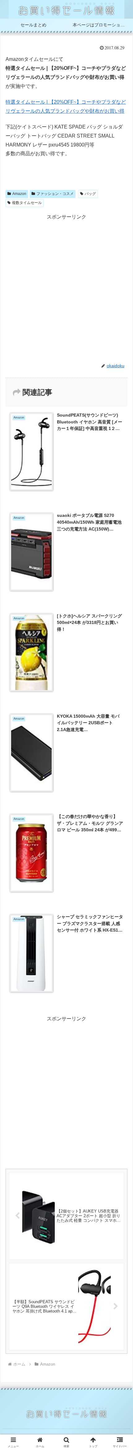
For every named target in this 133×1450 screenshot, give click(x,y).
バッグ (90, 194)
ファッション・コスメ (55, 194)
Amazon (19, 194)
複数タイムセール (27, 203)
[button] (120, 1010)
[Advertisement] (66, 288)
